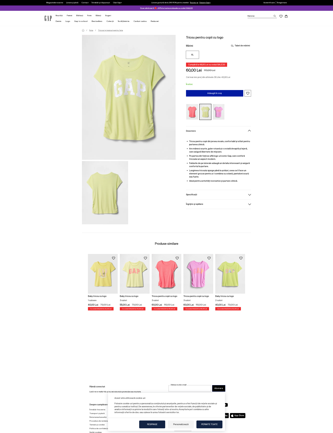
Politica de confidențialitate (101, 428)
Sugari (108, 15)
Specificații (191, 194)
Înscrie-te (194, 3)
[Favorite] (281, 16)
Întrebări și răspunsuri (101, 3)
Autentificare (269, 3)
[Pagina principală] (83, 30)
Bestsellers (97, 21)
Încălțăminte (123, 21)
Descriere (191, 131)
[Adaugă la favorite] (113, 258)
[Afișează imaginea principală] (129, 97)
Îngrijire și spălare (194, 204)
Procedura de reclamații (99, 421)
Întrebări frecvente (97, 410)
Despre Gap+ (205, 3)
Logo (68, 21)
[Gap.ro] (48, 18)
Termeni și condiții (97, 425)
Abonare (218, 388)
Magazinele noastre (54, 3)
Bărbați (79, 15)
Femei (69, 15)
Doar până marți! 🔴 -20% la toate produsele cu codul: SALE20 (166, 8)
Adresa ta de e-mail (178, 385)
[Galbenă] (205, 112)
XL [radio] (192, 54)
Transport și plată (97, 413)
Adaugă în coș (214, 93)
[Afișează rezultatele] (275, 16)
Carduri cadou (140, 21)
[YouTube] (225, 405)
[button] (248, 93)
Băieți (98, 15)
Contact (85, 3)
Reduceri (155, 21)
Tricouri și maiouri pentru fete (110, 30)
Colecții (110, 21)
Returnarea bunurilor (98, 417)
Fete (89, 15)
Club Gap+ (117, 3)
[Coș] (286, 16)
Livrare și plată (72, 3)
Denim (58, 21)
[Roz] (192, 112)
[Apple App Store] (237, 415)
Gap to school (81, 21)
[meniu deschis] (64, 15)
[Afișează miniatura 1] (105, 192)
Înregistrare (282, 3)
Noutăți (59, 15)
